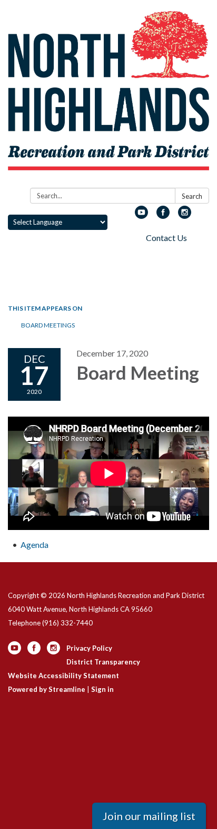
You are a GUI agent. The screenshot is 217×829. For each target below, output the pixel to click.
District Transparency (103, 662)
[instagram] (184, 215)
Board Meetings (48, 325)
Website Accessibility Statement (63, 675)
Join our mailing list (149, 815)
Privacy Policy (89, 648)
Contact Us (166, 238)
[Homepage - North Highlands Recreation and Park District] (108, 96)
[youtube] (141, 215)
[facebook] (163, 215)
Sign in (102, 689)
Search (192, 196)
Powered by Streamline (46, 689)
